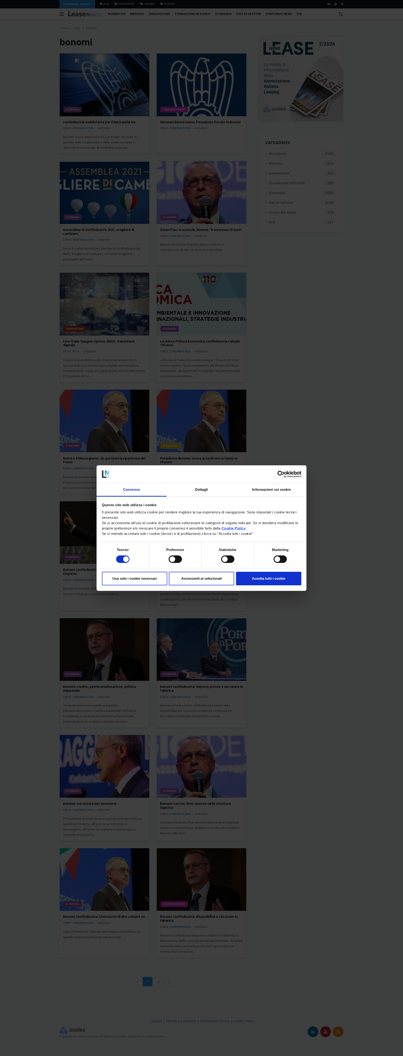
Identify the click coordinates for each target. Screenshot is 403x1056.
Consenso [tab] (131, 489)
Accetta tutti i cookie (268, 578)
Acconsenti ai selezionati (201, 578)
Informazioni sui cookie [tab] (271, 489)
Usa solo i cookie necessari (134, 578)
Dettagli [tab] (201, 489)
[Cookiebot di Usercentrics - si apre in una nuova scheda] (281, 474)
